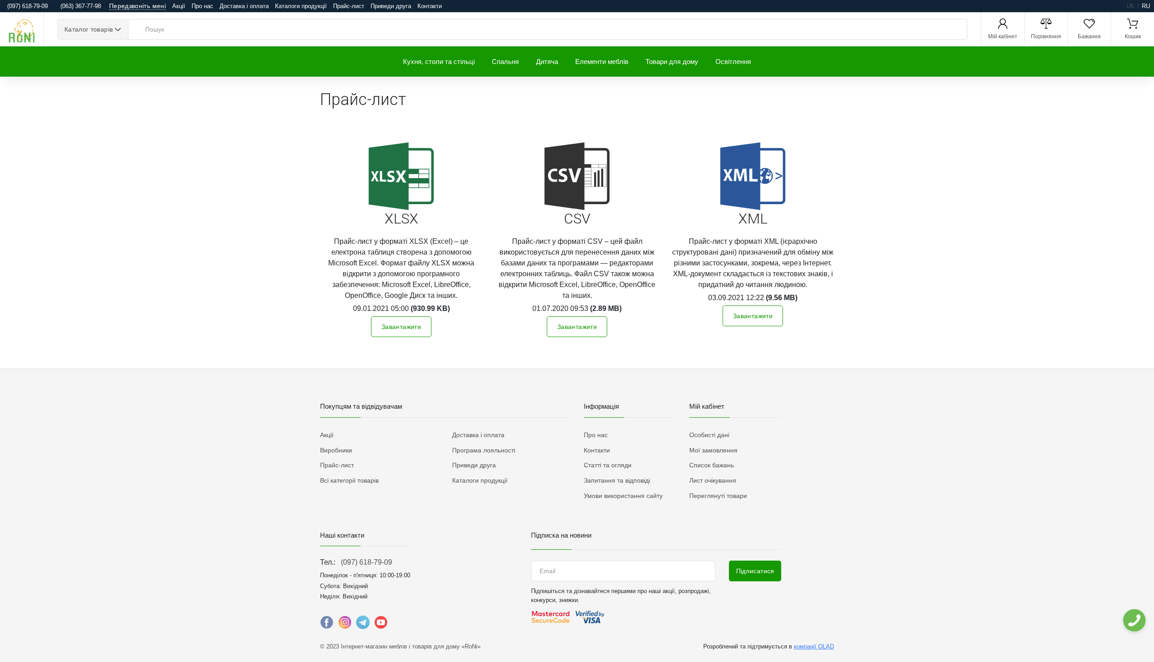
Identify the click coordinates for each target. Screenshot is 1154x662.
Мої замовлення (713, 450)
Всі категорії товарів (349, 480)
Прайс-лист (348, 6)
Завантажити (401, 326)
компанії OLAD (814, 646)
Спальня (505, 61)
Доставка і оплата (244, 6)
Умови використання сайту (623, 495)
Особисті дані (709, 434)
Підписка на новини (561, 535)
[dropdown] (1134, 620)
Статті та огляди (608, 465)
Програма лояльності (483, 450)
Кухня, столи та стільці (439, 61)
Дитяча (547, 61)
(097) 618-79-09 (366, 562)
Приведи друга (391, 6)
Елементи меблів (601, 61)
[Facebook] (327, 625)
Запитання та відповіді (617, 480)
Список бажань (711, 465)
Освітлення (733, 61)
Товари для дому (672, 61)
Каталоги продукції (301, 6)
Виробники (336, 450)
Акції (178, 6)
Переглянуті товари (718, 495)
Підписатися (755, 571)
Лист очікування (712, 480)
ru (1146, 6)
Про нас (202, 6)
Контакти (429, 6)
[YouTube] (381, 625)
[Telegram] (363, 625)
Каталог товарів (88, 29)
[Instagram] (345, 625)
